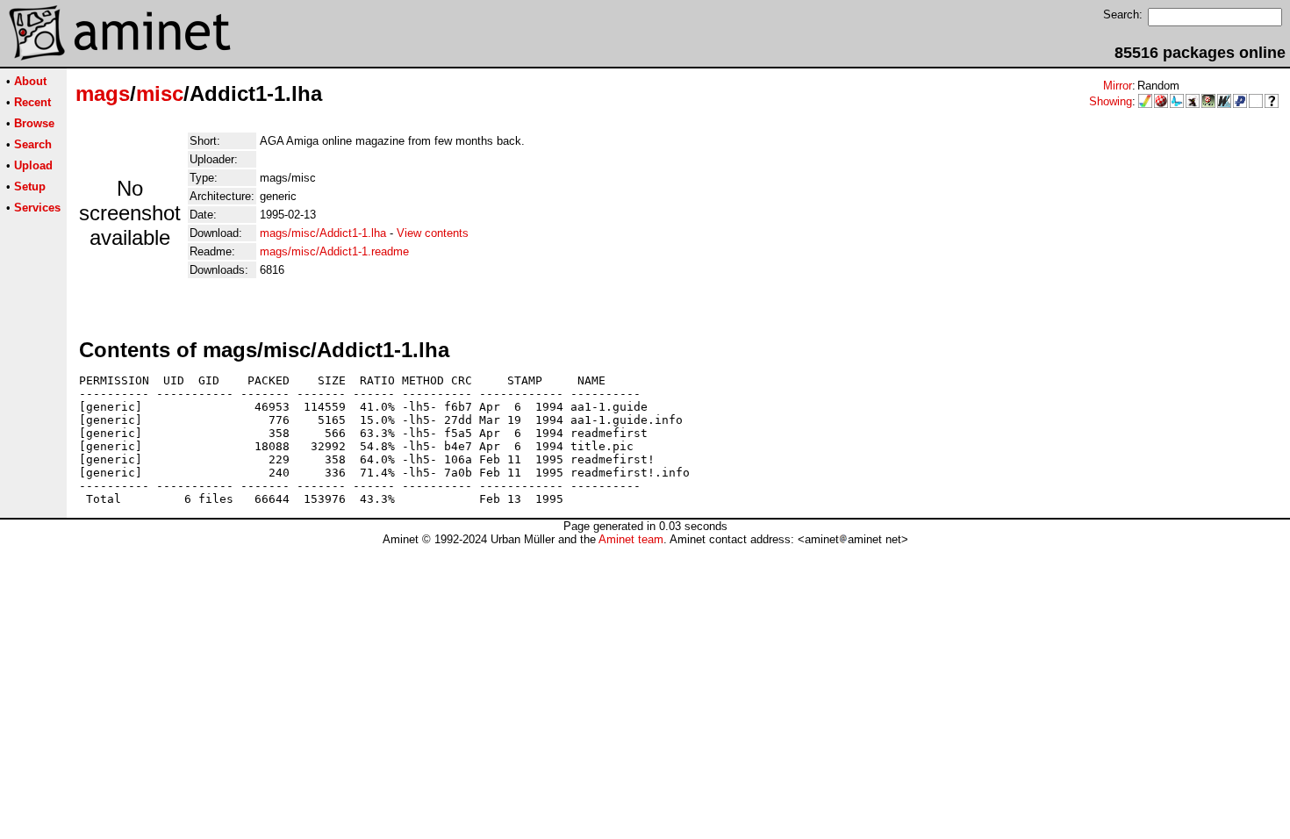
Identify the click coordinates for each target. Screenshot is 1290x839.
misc (159, 93)
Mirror (1117, 85)
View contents (433, 233)
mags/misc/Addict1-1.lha (323, 233)
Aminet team (630, 539)
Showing (1110, 101)
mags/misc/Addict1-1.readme (334, 251)
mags (102, 93)
